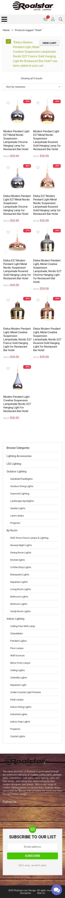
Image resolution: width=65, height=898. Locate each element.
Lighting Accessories (19, 456)
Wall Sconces (17, 655)
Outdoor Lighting (16, 471)
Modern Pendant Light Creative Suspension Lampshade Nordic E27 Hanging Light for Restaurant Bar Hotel (17, 404)
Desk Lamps (16, 699)
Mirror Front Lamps (20, 662)
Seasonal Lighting (19, 493)
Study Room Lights (20, 611)
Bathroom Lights (19, 596)
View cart (49, 43)
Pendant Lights (18, 640)
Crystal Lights (17, 736)
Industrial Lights (18, 714)
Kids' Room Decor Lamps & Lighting (29, 537)
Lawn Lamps (17, 515)
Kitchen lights (17, 559)
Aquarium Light (18, 684)
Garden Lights (17, 508)
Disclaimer (25, 893)
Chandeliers (16, 633)
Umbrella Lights (18, 677)
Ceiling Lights (17, 670)
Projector (15, 522)
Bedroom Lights (18, 603)
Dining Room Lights (20, 552)
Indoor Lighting (15, 618)
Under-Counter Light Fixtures (25, 692)
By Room (12, 530)
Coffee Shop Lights (20, 567)
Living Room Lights (20, 589)
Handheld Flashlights (21, 478)
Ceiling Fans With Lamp (22, 626)
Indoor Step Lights (20, 721)
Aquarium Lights (19, 581)
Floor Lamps (16, 648)
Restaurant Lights (19, 574)
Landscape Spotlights (22, 500)
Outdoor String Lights (21, 486)
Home (6, 30)
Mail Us (41, 893)
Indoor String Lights (20, 706)
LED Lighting (14, 463)
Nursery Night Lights (21, 545)
